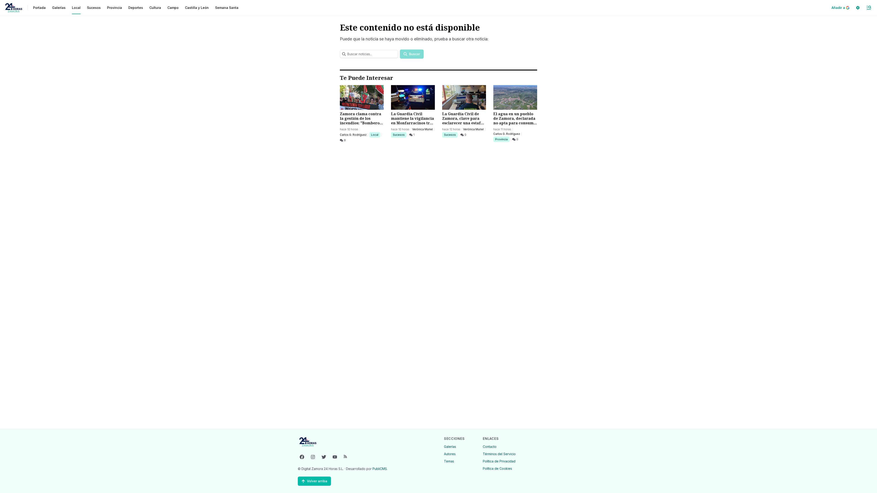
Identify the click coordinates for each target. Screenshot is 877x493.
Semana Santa (226, 8)
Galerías (59, 8)
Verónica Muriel (422, 129)
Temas (449, 461)
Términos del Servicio (499, 454)
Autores (450, 454)
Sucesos (400, 134)
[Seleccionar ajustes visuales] (857, 7)
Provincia (502, 139)
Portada (39, 8)
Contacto (490, 447)
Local (375, 134)
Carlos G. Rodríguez (353, 134)
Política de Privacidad (499, 461)
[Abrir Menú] (868, 7)
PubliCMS (379, 469)
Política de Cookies (497, 468)
